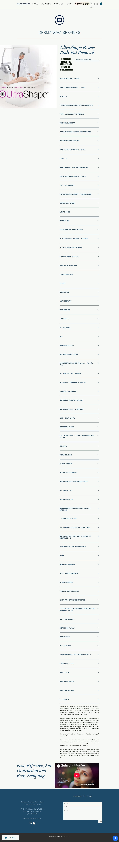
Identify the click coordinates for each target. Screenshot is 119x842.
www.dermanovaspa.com (32, 818)
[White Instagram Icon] (30, 823)
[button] (46, 4)
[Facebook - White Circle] (34, 823)
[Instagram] (91, 3)
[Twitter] (97, 3)
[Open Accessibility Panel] (115, 838)
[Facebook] (94, 3)
